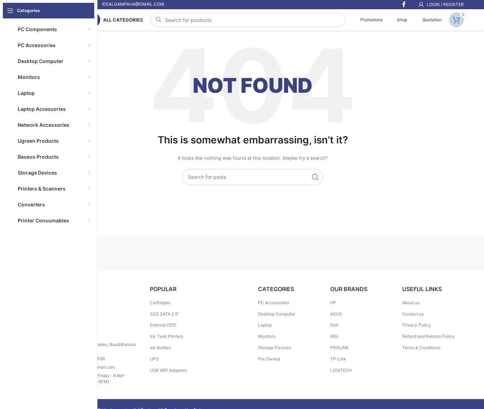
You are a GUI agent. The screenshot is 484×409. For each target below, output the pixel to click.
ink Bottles (160, 347)
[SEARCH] (315, 177)
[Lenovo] (253, 253)
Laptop (265, 325)
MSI (334, 336)
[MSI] (132, 253)
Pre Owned (269, 359)
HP (333, 302)
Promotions (371, 19)
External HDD (163, 325)
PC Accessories (273, 302)
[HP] (313, 253)
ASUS (336, 314)
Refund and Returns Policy (428, 336)
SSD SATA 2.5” (164, 314)
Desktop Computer (276, 314)
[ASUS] (434, 253)
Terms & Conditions (421, 347)
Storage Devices (274, 347)
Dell (334, 325)
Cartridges (160, 302)
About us (411, 302)
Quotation (431, 19)
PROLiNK (339, 347)
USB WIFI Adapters (168, 370)
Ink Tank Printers (166, 336)
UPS (154, 359)
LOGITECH (341, 370)
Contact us (413, 314)
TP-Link (338, 359)
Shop (402, 19)
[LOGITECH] (192, 253)
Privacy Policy (416, 325)
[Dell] (373, 253)
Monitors (266, 336)
